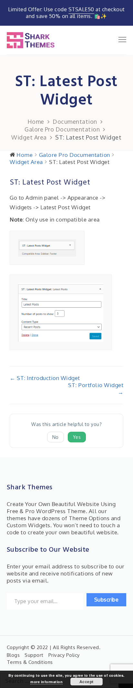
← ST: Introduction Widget (45, 378)
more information (46, 681)
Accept (86, 681)
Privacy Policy (64, 655)
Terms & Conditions (30, 662)
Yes (77, 437)
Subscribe (106, 599)
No (55, 437)
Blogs (13, 655)
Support (34, 655)
